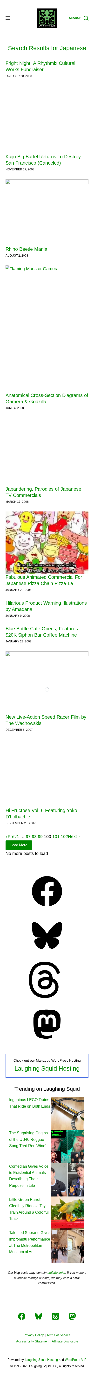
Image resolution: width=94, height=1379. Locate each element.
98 (34, 836)
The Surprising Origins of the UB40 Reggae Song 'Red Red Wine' (28, 1139)
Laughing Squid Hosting (47, 1068)
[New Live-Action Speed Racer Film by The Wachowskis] (47, 682)
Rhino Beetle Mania (26, 249)
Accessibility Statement (32, 1341)
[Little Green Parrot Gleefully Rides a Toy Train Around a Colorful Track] (67, 1213)
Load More (18, 845)
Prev (12, 836)
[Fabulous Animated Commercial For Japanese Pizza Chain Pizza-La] (47, 542)
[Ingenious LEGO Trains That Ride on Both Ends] (67, 1113)
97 (28, 836)
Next (73, 836)
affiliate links (56, 1272)
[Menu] (8, 18)
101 (56, 836)
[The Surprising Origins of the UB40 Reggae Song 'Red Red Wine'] (67, 1146)
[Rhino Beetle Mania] (47, 212)
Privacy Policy (34, 1335)
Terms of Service (58, 1335)
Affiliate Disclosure (65, 1341)
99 (40, 836)
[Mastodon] (47, 1040)
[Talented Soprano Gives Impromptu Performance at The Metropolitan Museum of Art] (67, 1246)
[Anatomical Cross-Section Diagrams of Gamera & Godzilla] (47, 328)
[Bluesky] (47, 952)
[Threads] (47, 996)
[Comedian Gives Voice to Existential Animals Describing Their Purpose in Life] (67, 1180)
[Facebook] (47, 908)
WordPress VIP (76, 1360)
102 (64, 836)
